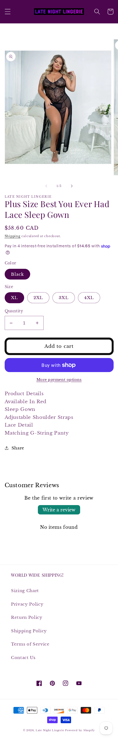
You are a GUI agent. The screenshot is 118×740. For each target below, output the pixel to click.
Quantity (14, 310)
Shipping (13, 236)
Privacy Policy (27, 604)
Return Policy (27, 617)
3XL (63, 297)
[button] (7, 11)
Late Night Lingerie (50, 730)
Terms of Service (30, 644)
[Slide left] (46, 186)
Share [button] (18, 448)
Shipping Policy (29, 630)
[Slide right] (72, 186)
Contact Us (23, 657)
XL (14, 297)
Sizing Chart (25, 590)
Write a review (59, 510)
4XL (89, 297)
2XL (38, 297)
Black (17, 274)
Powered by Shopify (80, 730)
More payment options (59, 379)
